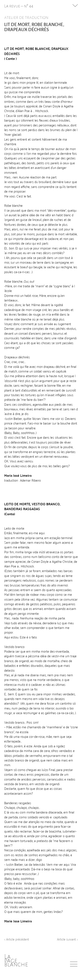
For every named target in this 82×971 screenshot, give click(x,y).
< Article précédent (16, 939)
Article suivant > (67, 939)
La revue (12, 6)
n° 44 (28, 6)
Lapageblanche (16, 960)
